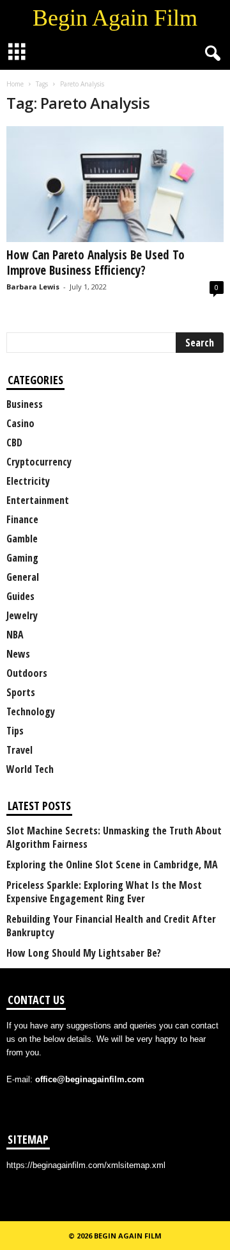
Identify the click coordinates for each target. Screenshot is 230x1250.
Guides (20, 596)
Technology (30, 711)
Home (15, 83)
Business (24, 404)
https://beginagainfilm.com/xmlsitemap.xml (85, 1165)
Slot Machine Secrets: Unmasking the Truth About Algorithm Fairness (114, 837)
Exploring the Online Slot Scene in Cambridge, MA (112, 865)
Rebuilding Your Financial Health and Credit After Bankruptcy (111, 926)
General (22, 577)
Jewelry (22, 615)
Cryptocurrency (39, 462)
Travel (19, 750)
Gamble (22, 539)
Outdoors (26, 673)
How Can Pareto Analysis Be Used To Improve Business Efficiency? (95, 263)
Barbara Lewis (32, 286)
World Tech (30, 769)
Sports (20, 692)
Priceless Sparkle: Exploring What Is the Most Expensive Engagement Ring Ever (104, 892)
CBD (14, 442)
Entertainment (37, 500)
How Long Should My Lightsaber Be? (83, 953)
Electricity (28, 481)
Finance (22, 519)
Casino (20, 423)
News (18, 654)
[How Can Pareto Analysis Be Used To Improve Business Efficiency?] (115, 184)
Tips (15, 731)
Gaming (22, 558)
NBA (15, 635)
